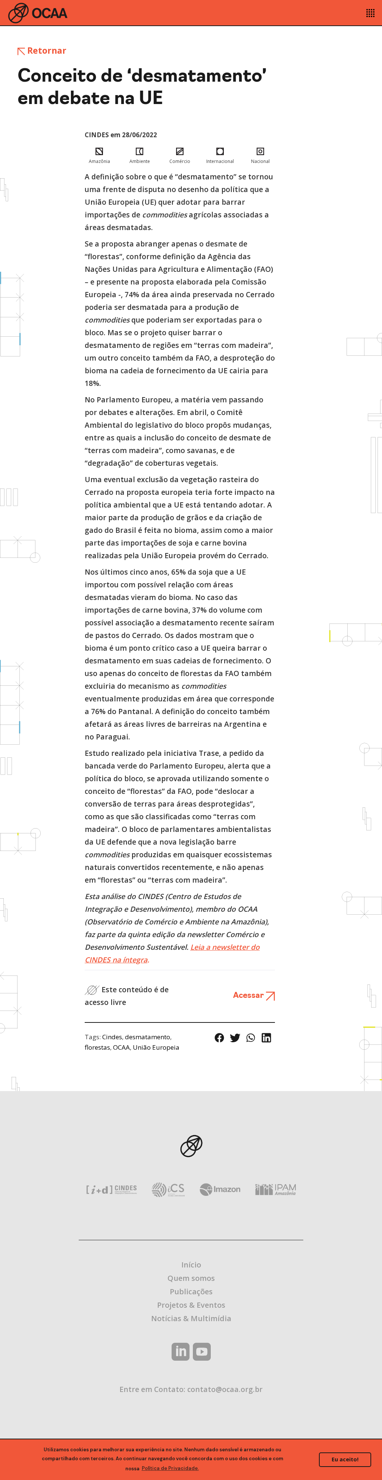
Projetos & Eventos (191, 1305)
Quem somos (191, 1278)
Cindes (112, 1037)
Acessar (249, 996)
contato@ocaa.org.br (225, 1389)
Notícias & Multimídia (191, 1318)
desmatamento (147, 1037)
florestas (97, 1047)
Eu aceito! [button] (345, 1459)
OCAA (121, 1047)
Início (191, 1265)
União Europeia (156, 1047)
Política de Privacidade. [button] (170, 1468)
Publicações (191, 1291)
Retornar (45, 50)
